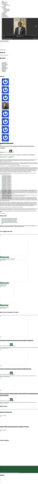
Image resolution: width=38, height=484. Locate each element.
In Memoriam (4, 14)
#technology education (14, 226)
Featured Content (5, 2)
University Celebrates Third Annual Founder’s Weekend (16, 340)
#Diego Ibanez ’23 (12, 225)
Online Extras (4, 3)
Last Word (5, 11)
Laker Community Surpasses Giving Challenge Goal (15, 369)
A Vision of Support (3, 284)
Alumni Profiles (4, 12)
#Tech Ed (9, 226)
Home (3, 1)
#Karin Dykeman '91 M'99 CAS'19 (27, 225)
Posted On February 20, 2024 (5, 345)
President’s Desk (6, 8)
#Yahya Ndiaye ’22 (21, 226)
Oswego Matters (6, 10)
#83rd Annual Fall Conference (4, 225)
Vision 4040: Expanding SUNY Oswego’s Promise (14, 426)
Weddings (3, 13)
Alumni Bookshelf (4, 15)
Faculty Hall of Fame (5, 16)
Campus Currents (5, 4)
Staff (13, 152)
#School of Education (4, 226)
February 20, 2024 (3, 285)
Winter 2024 (7, 257)
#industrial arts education (18, 225)
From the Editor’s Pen (7, 9)
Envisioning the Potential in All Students (7, 258)
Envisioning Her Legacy (4, 307)
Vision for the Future (6, 412)
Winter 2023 (11, 143)
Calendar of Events (7, 5)
